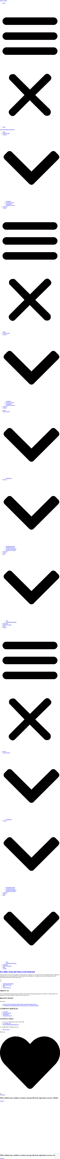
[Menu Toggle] (0, 980)
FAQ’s (4, 553)
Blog (4, 3)
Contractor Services (10, 205)
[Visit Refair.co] (2, 1094)
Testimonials (9, 478)
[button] (30, 65)
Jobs (7, 620)
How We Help (6, 133)
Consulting (8, 201)
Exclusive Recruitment (11, 549)
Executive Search (10, 202)
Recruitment (8, 204)
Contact (5, 208)
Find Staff (5, 623)
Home (4, 132)
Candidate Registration (11, 622)
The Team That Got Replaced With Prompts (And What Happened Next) (20, 1004)
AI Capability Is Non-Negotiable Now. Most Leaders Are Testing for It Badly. (21, 1005)
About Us (5, 206)
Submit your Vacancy (11, 550)
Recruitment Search (10, 546)
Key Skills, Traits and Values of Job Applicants (17, 972)
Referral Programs (7, 624)
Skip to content (3, 0)
